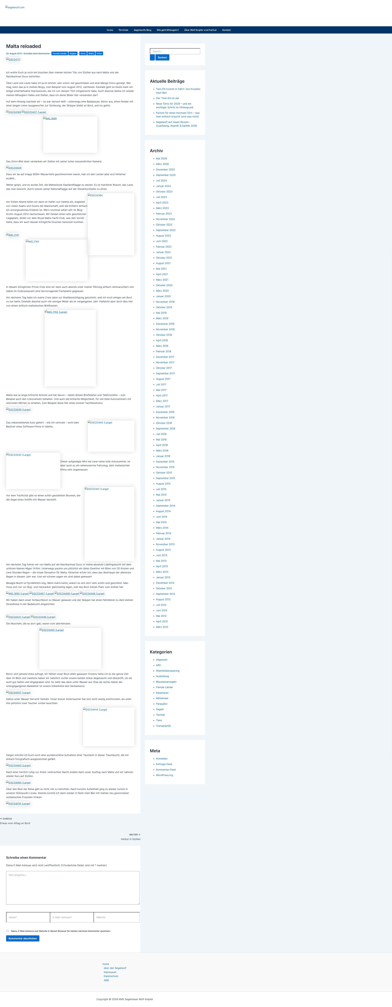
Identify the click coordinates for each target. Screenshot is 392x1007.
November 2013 (165, 544)
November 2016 (165, 417)
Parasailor (162, 703)
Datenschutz (111, 976)
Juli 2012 (161, 604)
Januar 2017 (163, 406)
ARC (158, 665)
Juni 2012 (161, 610)
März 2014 (162, 527)
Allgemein (161, 659)
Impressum (110, 972)
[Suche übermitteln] (152, 57)
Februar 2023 (164, 213)
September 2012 (165, 593)
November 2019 (165, 301)
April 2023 (162, 202)
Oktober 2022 (164, 224)
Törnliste (123, 30)
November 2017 (165, 362)
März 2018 (162, 345)
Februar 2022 (164, 246)
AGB (106, 980)
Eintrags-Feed (164, 764)
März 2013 (162, 571)
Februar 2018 (163, 351)
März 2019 (162, 318)
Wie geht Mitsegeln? (168, 30)
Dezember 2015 (165, 461)
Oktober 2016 (164, 423)
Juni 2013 (161, 555)
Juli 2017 (161, 384)
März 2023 (162, 208)
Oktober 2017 (164, 367)
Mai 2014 (161, 522)
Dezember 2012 (165, 582)
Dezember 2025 (165, 169)
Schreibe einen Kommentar (37, 53)
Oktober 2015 (164, 472)
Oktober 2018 (164, 334)
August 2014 (163, 511)
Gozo (83, 53)
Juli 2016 (161, 434)
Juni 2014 (161, 516)
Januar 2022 (163, 252)
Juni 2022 (162, 241)
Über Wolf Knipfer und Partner (200, 30)
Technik (160, 714)
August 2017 (163, 378)
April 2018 (162, 340)
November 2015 (165, 467)
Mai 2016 (161, 439)
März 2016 (162, 450)
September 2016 (165, 428)
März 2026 (162, 163)
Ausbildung (162, 676)
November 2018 (165, 329)
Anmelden (162, 758)
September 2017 (165, 373)
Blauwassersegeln (166, 681)
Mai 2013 (161, 560)
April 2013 (162, 566)
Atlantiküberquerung (167, 670)
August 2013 (163, 549)
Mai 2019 (161, 312)
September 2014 (165, 505)
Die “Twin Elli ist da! (167, 98)
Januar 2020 (163, 296)
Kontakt (226, 30)
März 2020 (162, 290)
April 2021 (162, 274)
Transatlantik (163, 725)
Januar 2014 (163, 538)
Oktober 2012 (164, 588)
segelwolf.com (24, 13)
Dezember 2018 (165, 323)
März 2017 (162, 400)
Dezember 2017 (165, 356)
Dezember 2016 (165, 411)
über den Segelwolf (115, 967)
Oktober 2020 (164, 285)
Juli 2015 (161, 489)
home (110, 30)
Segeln (73, 53)
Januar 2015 (163, 500)
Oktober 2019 (164, 307)
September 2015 (165, 478)
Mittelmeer (162, 698)
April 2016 (162, 445)
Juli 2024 (161, 180)
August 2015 (163, 483)
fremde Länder (60, 53)
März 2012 (162, 626)
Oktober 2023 (164, 191)
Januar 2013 (163, 577)
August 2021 (163, 263)
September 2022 (166, 230)
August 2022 (163, 235)
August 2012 (163, 599)
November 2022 (165, 219)
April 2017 (162, 395)
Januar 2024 (163, 186)
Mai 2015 (161, 494)
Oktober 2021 (164, 257)
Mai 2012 (161, 615)
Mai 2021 (161, 268)
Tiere (159, 720)
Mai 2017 (161, 389)
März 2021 (162, 279)
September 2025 (166, 175)
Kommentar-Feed (166, 769)
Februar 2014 (163, 533)
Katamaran (162, 692)
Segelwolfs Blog (142, 30)
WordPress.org (164, 775)
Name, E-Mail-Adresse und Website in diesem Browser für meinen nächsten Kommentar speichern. (61, 931)
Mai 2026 (161, 158)
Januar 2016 (163, 456)
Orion (99, 53)
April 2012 (162, 621)
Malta (91, 53)
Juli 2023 (161, 197)
